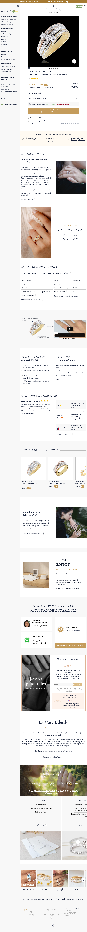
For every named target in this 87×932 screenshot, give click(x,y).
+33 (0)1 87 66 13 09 (73, 630)
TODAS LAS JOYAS (7, 28)
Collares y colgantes (7, 34)
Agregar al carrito (55, 110)
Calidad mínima (27, 291)
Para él (3, 57)
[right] (74, 61)
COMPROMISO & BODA (9, 16)
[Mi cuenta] (8, 11)
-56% (46, 85)
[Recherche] (2, 11)
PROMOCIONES (6, 64)
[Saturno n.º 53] (53, 41)
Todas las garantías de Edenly (70, 123)
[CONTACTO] (13, 11)
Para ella (3, 54)
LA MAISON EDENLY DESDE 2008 (8, 78)
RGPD (53, 901)
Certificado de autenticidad (38, 124)
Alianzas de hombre (7, 24)
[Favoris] (5, 11)
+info (70, 691)
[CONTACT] (51, 918)
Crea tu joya (5, 89)
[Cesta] (11, 11)
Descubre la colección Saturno (32, 534)
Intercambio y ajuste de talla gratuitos (41, 121)
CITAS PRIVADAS (6, 96)
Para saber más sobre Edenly (52, 757)
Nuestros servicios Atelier (9, 91)
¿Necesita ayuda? (10, 104)
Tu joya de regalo (6, 70)
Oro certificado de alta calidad (30, 300)
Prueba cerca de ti (6, 99)
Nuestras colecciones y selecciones (8, 85)
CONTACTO (26, 899)
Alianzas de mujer (6, 22)
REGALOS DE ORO (7, 51)
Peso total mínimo (61, 288)
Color (24, 288)
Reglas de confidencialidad (74, 899)
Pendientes (4, 36)
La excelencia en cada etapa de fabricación (44, 273)
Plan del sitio (59, 899)
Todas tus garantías (7, 82)
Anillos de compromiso (8, 19)
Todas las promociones (8, 66)
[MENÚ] (18, 6)
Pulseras (3, 39)
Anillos (3, 31)
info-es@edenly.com (51, 913)
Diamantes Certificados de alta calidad (66, 296)
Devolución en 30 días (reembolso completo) (43, 118)
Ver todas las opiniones (63, 434)
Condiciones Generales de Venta (42, 899)
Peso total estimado (28, 295)
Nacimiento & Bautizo (8, 59)
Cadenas (3, 41)
